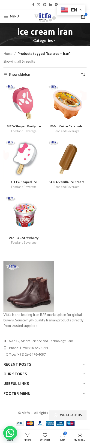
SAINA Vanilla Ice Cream (66, 182)
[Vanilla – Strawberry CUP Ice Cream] (23, 214)
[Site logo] (45, 16)
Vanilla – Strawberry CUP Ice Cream (24, 239)
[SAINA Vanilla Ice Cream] (66, 158)
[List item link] (45, 347)
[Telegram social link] (56, 5)
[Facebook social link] (33, 5)
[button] (10, 433)
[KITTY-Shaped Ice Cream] (23, 158)
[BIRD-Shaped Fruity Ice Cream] (23, 103)
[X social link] (39, 5)
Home (7, 53)
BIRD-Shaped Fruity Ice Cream (24, 128)
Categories (43, 41)
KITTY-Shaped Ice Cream (23, 183)
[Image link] (28, 286)
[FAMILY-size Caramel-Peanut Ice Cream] (66, 103)
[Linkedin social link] (50, 5)
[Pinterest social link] (45, 5)
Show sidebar (19, 74)
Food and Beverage (23, 131)
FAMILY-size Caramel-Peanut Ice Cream (66, 128)
